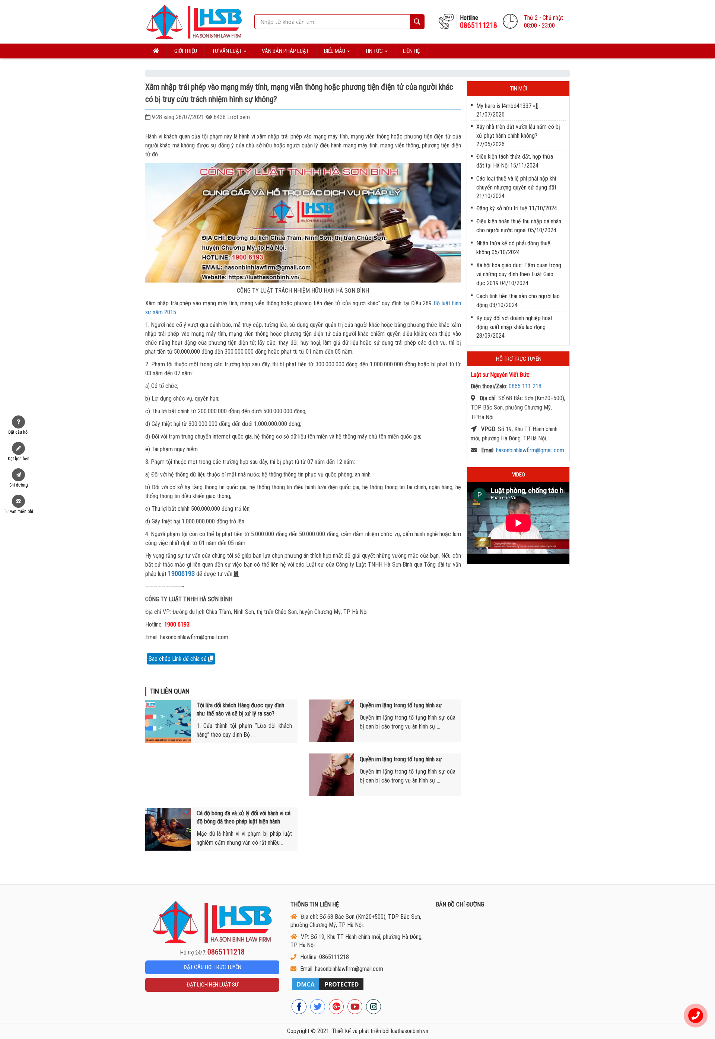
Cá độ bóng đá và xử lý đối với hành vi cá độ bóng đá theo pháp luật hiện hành (243, 817)
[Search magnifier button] (417, 22)
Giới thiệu (185, 51)
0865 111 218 (525, 386)
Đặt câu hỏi (18, 432)
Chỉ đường (18, 485)
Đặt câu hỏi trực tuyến (212, 967)
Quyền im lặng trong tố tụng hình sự (401, 705)
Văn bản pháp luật (285, 51)
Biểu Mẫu (335, 51)
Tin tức (374, 51)
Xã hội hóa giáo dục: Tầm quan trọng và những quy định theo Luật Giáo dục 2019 (518, 274)
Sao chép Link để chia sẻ (178, 658)
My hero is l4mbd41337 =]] (507, 105)
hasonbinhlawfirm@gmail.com (530, 450)
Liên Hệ (411, 51)
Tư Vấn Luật (227, 51)
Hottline (478, 21)
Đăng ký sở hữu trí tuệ (501, 208)
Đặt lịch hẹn (18, 458)
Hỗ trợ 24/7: (212, 952)
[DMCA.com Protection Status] (357, 984)
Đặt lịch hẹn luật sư (212, 984)
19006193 (181, 574)
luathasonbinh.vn (409, 1031)
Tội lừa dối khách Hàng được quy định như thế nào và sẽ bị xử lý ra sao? (240, 709)
